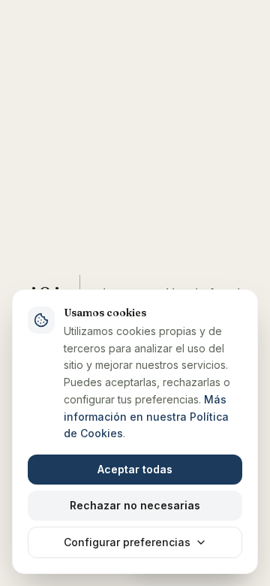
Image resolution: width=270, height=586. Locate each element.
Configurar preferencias (127, 542)
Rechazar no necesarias (135, 505)
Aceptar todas (135, 469)
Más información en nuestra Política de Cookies (146, 416)
